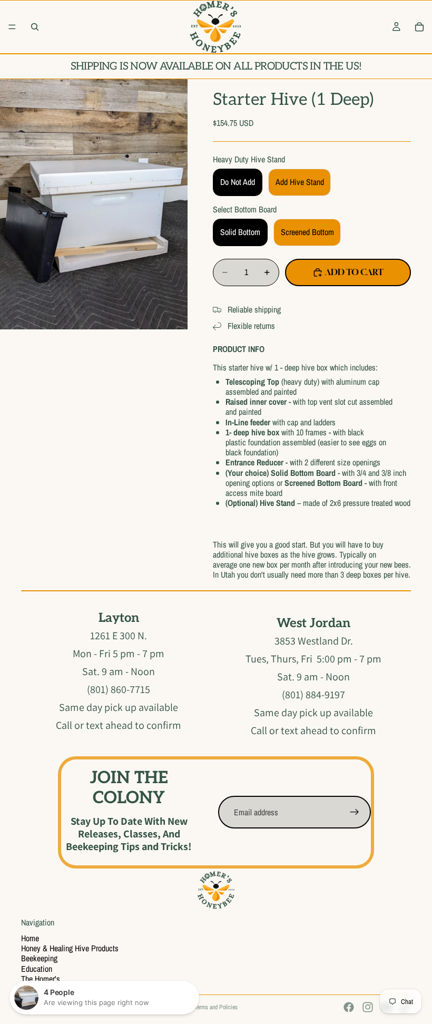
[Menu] (12, 27)
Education (36, 968)
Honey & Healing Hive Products (70, 948)
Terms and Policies (216, 1007)
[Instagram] (367, 1007)
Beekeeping (39, 958)
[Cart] (419, 26)
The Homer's (40, 978)
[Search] (34, 26)
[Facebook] (348, 1007)
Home (30, 938)
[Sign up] (354, 812)
